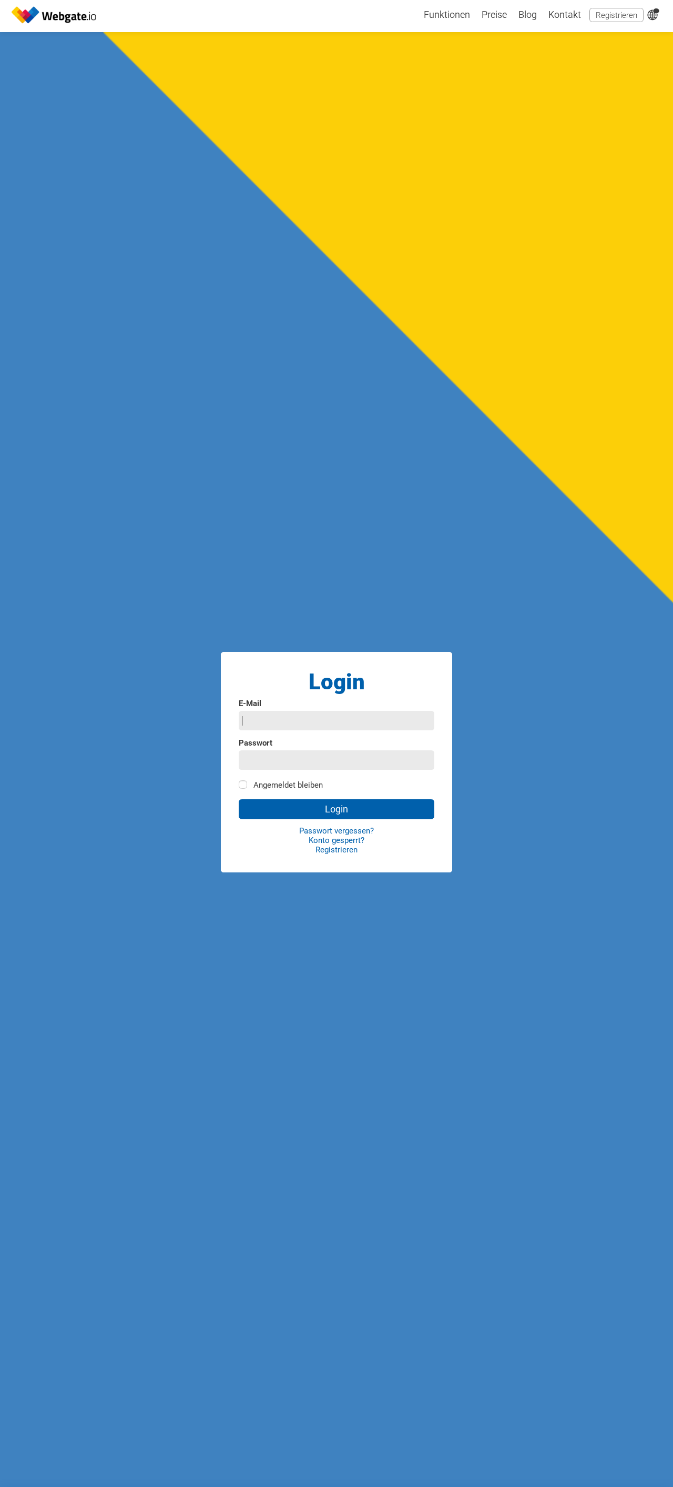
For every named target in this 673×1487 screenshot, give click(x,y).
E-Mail (250, 704)
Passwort (255, 743)
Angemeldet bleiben (288, 785)
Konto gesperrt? (336, 840)
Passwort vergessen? (336, 831)
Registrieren (616, 15)
